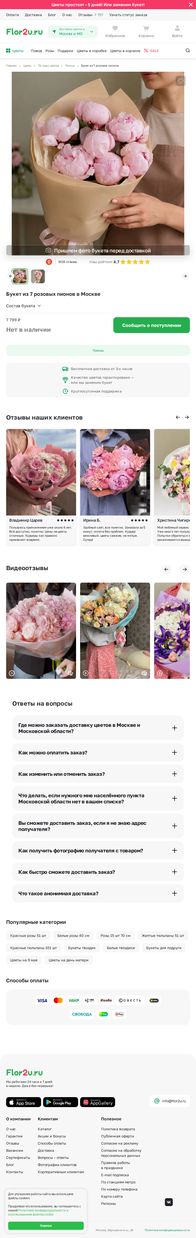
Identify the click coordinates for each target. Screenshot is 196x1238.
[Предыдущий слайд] (10, 276)
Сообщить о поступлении (151, 325)
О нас (67, 15)
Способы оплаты (52, 1143)
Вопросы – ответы (53, 1157)
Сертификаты (18, 1157)
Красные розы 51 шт (28, 935)
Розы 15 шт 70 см (115, 935)
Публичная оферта (117, 1136)
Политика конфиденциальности (167, 1230)
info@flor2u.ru (174, 1101)
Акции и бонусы (52, 1136)
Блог (52, 15)
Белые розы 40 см (73, 935)
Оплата (12, 15)
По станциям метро (118, 1182)
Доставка (33, 15)
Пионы (98, 350)
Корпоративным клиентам (61, 1172)
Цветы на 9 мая (24, 960)
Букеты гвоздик (82, 948)
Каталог (45, 1129)
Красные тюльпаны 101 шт (33, 948)
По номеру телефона (119, 1189)
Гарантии (14, 1136)
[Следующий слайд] (185, 276)
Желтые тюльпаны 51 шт (163, 935)
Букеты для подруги (163, 948)
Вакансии (14, 1150)
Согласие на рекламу (119, 1143)
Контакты (14, 1172)
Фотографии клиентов (57, 1164)
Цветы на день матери (69, 960)
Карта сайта (111, 1196)
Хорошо (46, 1226)
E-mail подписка (115, 1175)
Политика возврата (118, 1129)
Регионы (108, 1203)
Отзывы (90, 15)
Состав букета (20, 305)
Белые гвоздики (121, 948)
